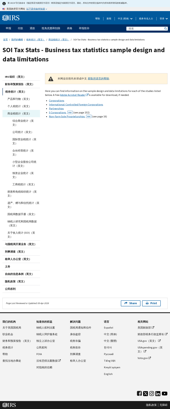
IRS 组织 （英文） (15, 76)
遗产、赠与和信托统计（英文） (23, 205)
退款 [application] (32, 28)
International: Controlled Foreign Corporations (76, 104)
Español (108, 327)
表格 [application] (69, 28)
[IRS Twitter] (145, 393)
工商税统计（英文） (24, 184)
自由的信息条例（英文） (19, 274)
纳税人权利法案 (45, 327)
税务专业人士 (146, 18)
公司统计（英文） (23, 132)
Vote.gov (143, 358)
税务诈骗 (75, 341)
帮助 (97, 18)
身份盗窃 (75, 334)
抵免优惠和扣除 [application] (51, 28)
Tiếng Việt (110, 360)
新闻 (109, 18)
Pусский (108, 354)
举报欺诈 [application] (84, 28)
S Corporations (60, 112)
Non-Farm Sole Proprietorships (69, 116)
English (108, 374)
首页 (5, 39)
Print (153, 303)
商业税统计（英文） (58, 39)
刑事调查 (75, 354)
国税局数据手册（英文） (22, 214)
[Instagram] (151, 393)
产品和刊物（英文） (19, 99)
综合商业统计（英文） (23, 123)
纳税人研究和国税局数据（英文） (22, 223)
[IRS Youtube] (165, 393)
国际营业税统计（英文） (24, 141)
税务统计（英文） (35, 39)
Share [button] (133, 303)
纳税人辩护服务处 (47, 334)
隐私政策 (151, 405)
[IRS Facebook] (139, 393)
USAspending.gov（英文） (150, 349)
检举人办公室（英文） (18, 259)
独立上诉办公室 (45, 341)
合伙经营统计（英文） (23, 152)
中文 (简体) (123, 18)
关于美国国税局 (11, 327)
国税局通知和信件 (80, 327)
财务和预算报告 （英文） (20, 84)
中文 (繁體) (110, 341)
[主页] (10, 16)
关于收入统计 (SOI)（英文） (21, 234)
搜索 (165, 28)
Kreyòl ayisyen (112, 367)
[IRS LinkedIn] (157, 393)
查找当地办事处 (11, 360)
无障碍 (164, 405)
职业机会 (7, 334)
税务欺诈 (75, 347)
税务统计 (7, 347)
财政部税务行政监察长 (151, 334)
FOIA (39, 354)
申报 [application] (8, 28)
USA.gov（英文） (147, 341)
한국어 (108, 347)
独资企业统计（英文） (23, 175)
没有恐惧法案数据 (47, 360)
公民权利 (10, 289)
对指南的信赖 (44, 367)
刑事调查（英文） (15, 251)
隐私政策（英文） (15, 281)
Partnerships (56, 108)
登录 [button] (162, 18)
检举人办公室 (78, 360)
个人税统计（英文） (19, 106)
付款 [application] (20, 28)
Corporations (56, 100)
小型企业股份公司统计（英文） (24, 164)
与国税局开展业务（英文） (21, 244)
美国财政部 (144, 327)
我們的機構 (17, 39)
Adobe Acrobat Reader (72, 95)
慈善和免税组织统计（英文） (22, 193)
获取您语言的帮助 (98, 78)
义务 (7, 266)
